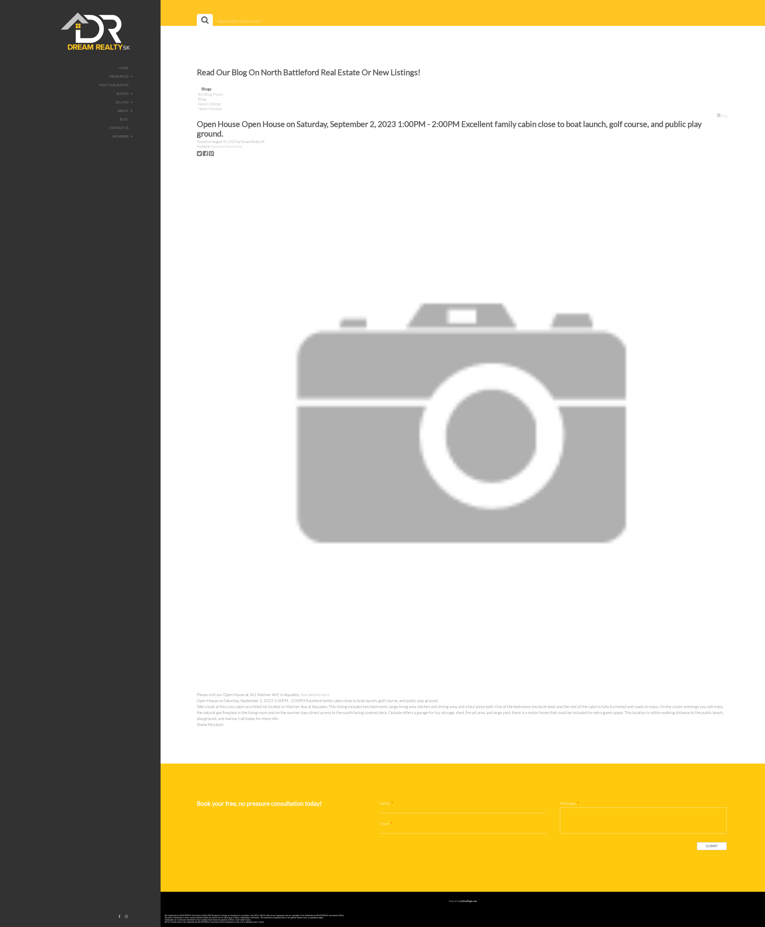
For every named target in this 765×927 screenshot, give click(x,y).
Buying (122, 93)
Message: (568, 803)
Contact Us (118, 128)
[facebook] (119, 916)
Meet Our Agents (113, 85)
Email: (385, 823)
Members (120, 136)
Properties (118, 76)
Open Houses (210, 108)
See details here (315, 694)
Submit (712, 846)
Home (123, 68)
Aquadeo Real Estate (226, 146)
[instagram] (126, 916)
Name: (385, 803)
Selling (121, 102)
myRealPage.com (468, 901)
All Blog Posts (210, 94)
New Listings (209, 103)
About (123, 110)
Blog (124, 119)
